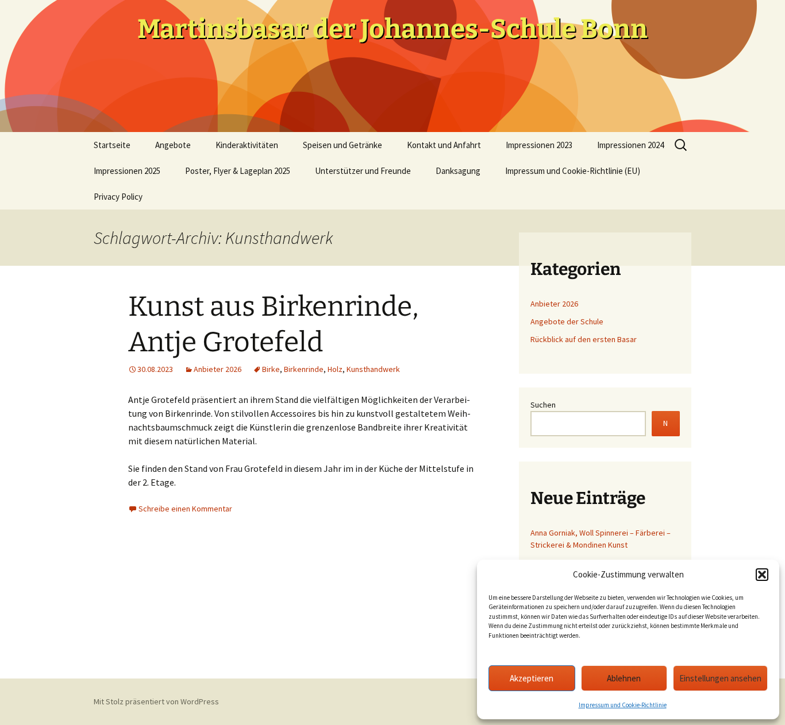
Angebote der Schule (566, 321)
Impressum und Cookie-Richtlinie (623, 705)
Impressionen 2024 (630, 144)
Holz (335, 369)
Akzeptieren (531, 678)
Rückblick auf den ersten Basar (583, 339)
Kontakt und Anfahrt (444, 144)
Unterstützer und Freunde (363, 170)
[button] (762, 574)
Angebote (173, 144)
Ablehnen (624, 678)
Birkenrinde (304, 369)
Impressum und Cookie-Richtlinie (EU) (572, 170)
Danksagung (458, 170)
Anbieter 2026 (217, 369)
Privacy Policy (118, 196)
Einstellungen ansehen (720, 678)
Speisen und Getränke (342, 144)
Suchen (543, 405)
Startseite (112, 144)
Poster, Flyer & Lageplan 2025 (237, 170)
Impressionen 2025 (127, 170)
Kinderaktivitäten (247, 144)
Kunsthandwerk (373, 369)
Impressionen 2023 (539, 144)
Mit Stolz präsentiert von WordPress (156, 701)
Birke (271, 369)
